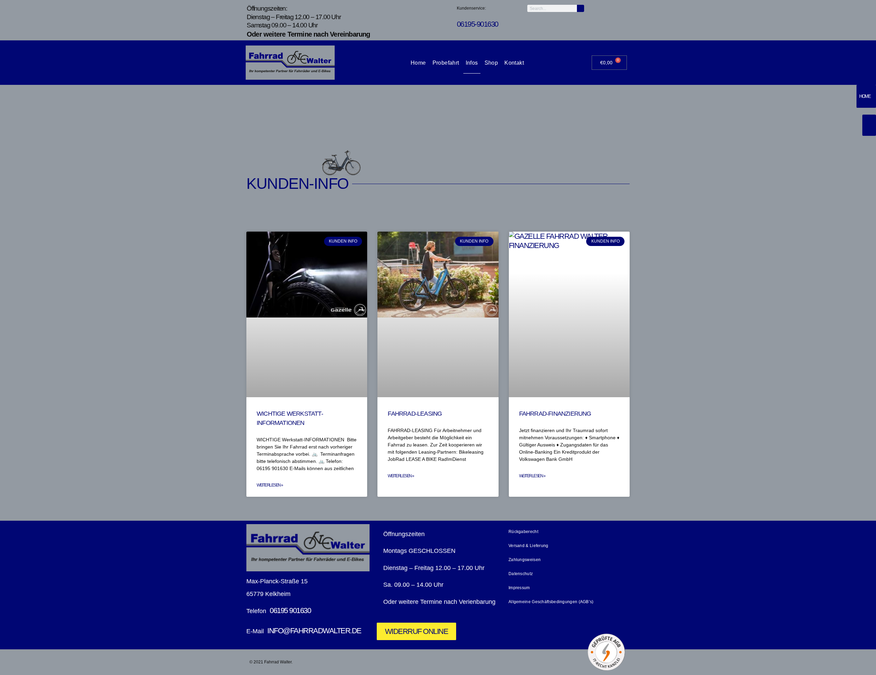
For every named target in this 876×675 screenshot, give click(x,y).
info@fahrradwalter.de (314, 630)
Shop (491, 63)
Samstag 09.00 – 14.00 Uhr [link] (283, 25)
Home (418, 63)
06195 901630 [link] (290, 610)
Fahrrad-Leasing (415, 413)
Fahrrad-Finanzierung (555, 413)
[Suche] (580, 8)
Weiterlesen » (270, 485)
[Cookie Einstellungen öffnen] (15, 663)
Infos (472, 63)
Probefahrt (446, 63)
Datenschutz (520, 573)
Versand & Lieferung (528, 545)
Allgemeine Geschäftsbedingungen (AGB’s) (551, 601)
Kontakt (514, 63)
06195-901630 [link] (477, 24)
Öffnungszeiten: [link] (267, 8)
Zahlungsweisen (524, 559)
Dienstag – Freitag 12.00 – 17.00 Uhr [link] (294, 17)
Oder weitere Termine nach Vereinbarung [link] (308, 34)
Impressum (519, 587)
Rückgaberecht (523, 531)
